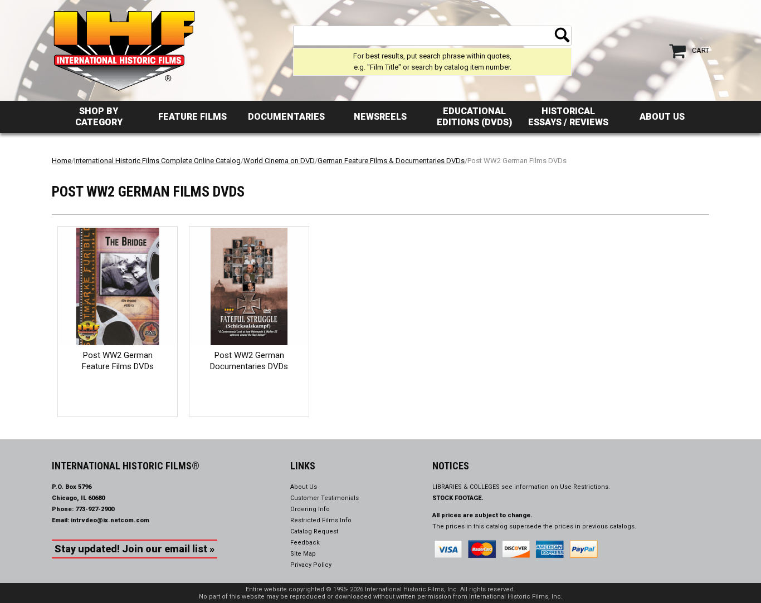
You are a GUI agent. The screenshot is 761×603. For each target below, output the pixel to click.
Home (61, 160)
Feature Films (192, 116)
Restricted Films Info (321, 520)
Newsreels (380, 116)
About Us (662, 116)
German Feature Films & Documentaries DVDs (391, 160)
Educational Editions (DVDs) (474, 117)
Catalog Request (314, 531)
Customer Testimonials (324, 498)
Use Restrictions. (585, 487)
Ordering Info (310, 509)
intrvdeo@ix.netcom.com (110, 520)
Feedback (305, 542)
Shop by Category (99, 117)
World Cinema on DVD (279, 160)
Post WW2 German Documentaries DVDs (249, 360)
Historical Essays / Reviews (568, 117)
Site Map (303, 553)
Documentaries (286, 116)
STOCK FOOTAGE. (458, 498)
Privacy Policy (310, 564)
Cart (700, 50)
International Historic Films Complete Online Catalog (157, 160)
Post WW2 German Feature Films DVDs (118, 360)
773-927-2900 (94, 509)
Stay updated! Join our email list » (134, 549)
